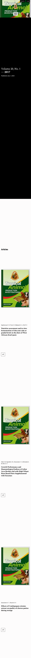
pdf (3, 354)
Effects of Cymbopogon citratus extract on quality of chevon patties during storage (14, 608)
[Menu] (15, 14)
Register (23, 1)
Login (28, 1)
